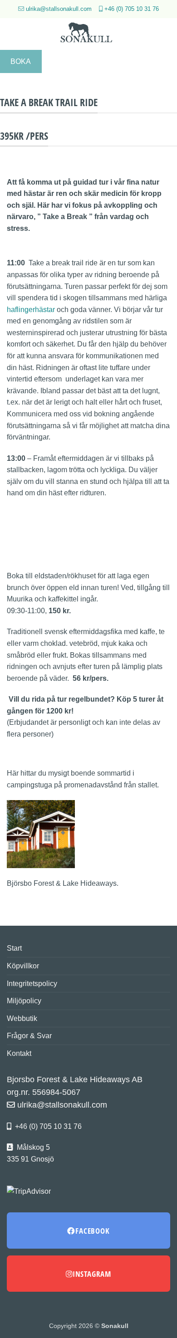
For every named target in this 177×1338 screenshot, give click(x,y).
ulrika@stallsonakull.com (59, 8)
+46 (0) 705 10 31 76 (131, 8)
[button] (12, 34)
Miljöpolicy (24, 1001)
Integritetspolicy (32, 983)
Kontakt (19, 1053)
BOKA (20, 61)
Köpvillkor (23, 966)
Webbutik (22, 1018)
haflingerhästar (31, 309)
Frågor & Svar (29, 1036)
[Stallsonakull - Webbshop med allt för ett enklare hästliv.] (88, 34)
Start (14, 948)
